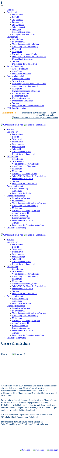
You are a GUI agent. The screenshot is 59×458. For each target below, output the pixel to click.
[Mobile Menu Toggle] (2, 5)
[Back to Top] (1, 3)
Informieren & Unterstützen (34, 113)
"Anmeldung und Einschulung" (19, 424)
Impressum (12, 450)
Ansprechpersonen (22, 447)
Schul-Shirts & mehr (45, 115)
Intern (6, 447)
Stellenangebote (9, 113)
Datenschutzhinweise (45, 447)
